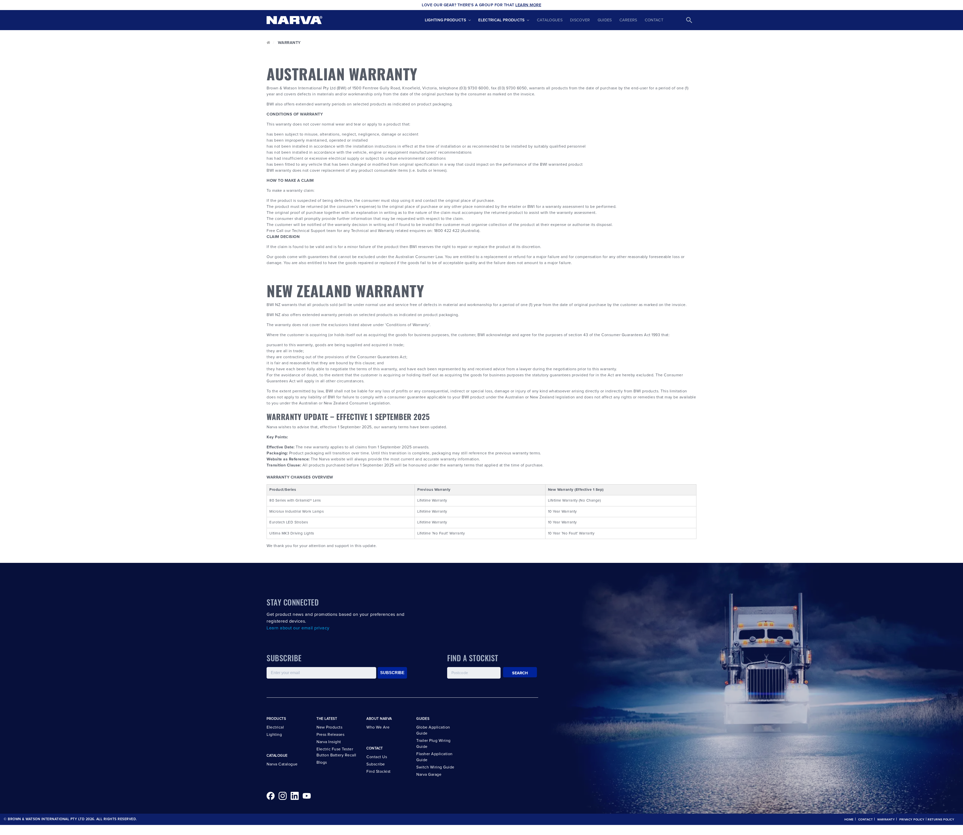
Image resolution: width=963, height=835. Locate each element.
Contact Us (376, 757)
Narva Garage (428, 774)
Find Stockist (378, 771)
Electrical (275, 727)
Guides (605, 20)
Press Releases (330, 735)
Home (849, 819)
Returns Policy (941, 819)
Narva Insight (328, 742)
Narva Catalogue (282, 764)
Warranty (886, 819)
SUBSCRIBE (392, 673)
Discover (580, 20)
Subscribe (375, 764)
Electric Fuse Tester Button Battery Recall (336, 752)
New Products (329, 727)
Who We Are (377, 727)
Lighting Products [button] (445, 20)
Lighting (274, 735)
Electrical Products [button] (501, 20)
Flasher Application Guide (434, 757)
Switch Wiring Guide (435, 767)
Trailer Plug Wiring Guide (433, 744)
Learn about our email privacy (298, 628)
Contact (654, 20)
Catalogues (550, 20)
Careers (628, 20)
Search (520, 673)
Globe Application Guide (433, 730)
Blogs (321, 762)
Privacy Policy (911, 819)
